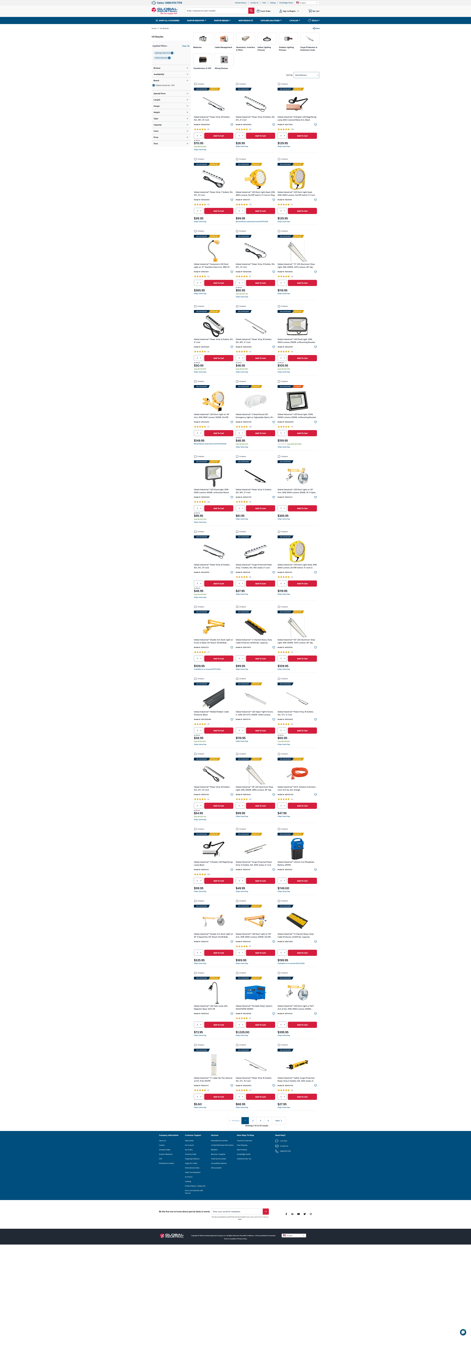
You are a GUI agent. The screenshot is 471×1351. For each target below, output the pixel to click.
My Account (189, 1145)
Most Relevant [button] (301, 75)
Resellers (214, 1149)
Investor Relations (165, 1154)
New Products (242, 1149)
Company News (164, 1149)
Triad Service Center (218, 1158)
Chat (264, 3)
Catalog (272, 3)
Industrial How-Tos (244, 1158)
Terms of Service (263, 1217)
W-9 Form (188, 1177)
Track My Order (190, 1154)
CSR (160, 1158)
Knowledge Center (286, 3)
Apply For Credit (191, 1163)
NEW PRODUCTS (246, 20)
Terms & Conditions (230, 1239)
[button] (307, 3)
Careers (162, 1145)
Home (154, 28)
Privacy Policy (250, 1217)
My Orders (189, 1149)
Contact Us (254, 3)
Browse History (240, 3)
